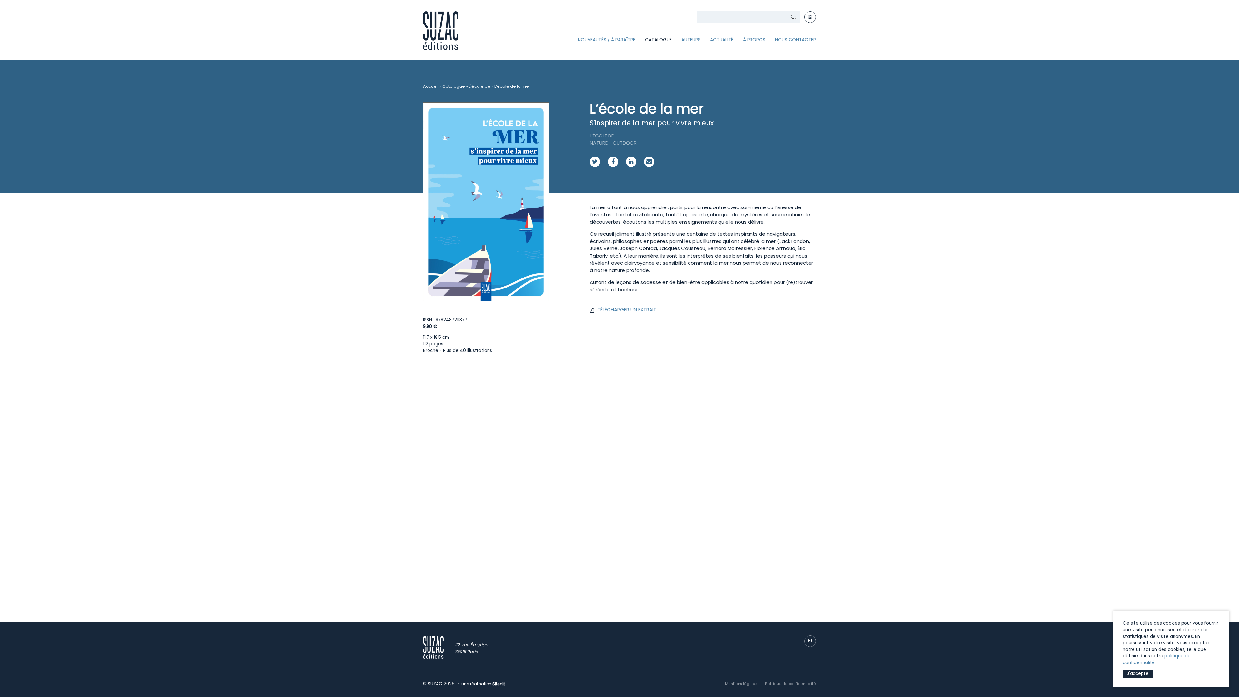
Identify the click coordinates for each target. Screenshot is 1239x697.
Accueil (430, 86)
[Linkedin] (631, 162)
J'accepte (1138, 674)
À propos (754, 39)
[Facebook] (613, 162)
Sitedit (498, 684)
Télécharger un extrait (627, 309)
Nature (599, 142)
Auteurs (690, 39)
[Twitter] (595, 162)
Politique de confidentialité (790, 684)
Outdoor (625, 142)
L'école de (479, 86)
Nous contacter (795, 39)
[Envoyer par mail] (649, 162)
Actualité (721, 39)
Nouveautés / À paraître (606, 39)
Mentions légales (741, 684)
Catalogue (658, 39)
